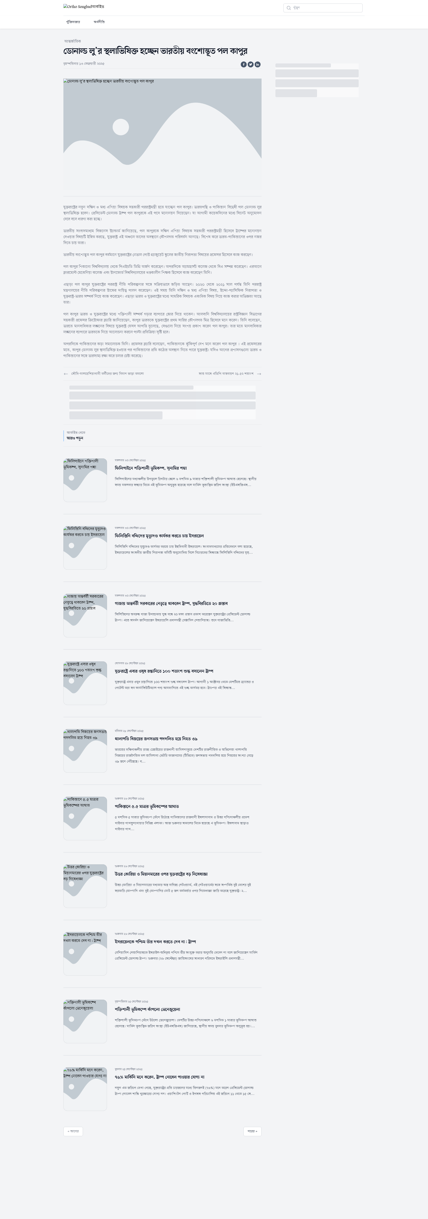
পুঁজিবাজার (73, 22)
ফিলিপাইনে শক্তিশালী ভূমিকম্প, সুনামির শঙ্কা (151, 468)
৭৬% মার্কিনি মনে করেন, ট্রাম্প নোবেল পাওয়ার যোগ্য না (159, 1077)
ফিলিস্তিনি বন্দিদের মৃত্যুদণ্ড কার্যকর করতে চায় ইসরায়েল (159, 536)
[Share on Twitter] (251, 64)
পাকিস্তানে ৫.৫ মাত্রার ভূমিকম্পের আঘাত (147, 807)
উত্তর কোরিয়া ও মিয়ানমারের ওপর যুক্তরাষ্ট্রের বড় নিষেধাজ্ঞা (161, 874)
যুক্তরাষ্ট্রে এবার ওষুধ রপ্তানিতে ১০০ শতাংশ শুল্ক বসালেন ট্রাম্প (164, 671)
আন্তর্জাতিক (72, 41)
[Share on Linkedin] (258, 64)
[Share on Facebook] (244, 64)
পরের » (252, 1131)
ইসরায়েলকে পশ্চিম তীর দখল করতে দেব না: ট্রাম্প (155, 942)
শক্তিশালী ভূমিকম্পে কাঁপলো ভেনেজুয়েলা (147, 1010)
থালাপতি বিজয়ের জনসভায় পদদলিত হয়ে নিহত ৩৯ (156, 739)
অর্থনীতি (99, 22)
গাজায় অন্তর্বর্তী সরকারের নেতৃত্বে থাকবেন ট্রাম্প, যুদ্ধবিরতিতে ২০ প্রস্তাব (171, 604)
